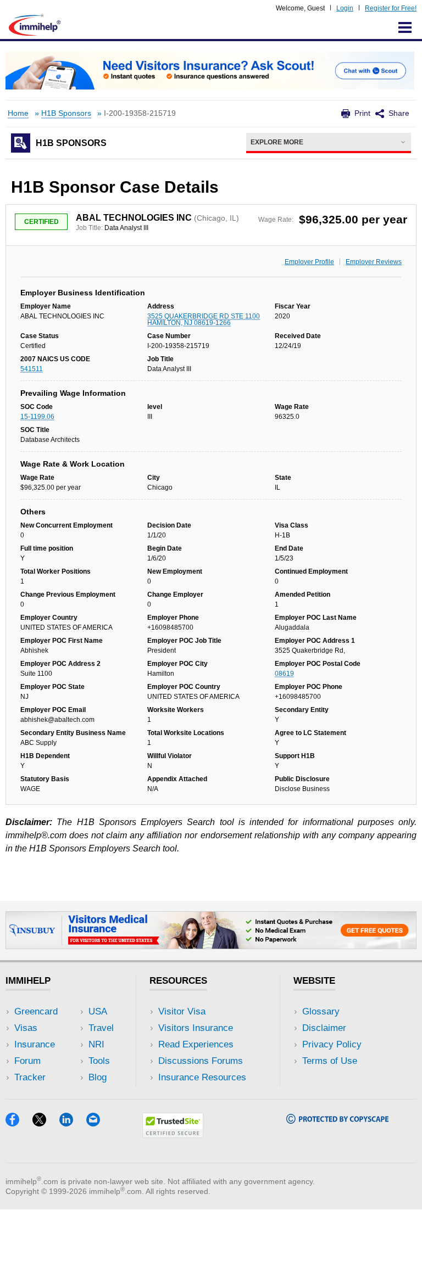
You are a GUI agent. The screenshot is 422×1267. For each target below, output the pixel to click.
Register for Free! (391, 8)
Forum (27, 1061)
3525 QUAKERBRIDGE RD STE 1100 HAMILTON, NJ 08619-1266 (203, 319)
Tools (99, 1061)
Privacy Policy (332, 1044)
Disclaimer (324, 1028)
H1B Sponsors (66, 113)
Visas (25, 1028)
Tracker (30, 1077)
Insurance (34, 1044)
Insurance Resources (202, 1077)
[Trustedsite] (172, 1134)
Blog (97, 1077)
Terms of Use (329, 1061)
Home (18, 113)
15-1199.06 (37, 417)
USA (97, 1011)
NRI (96, 1044)
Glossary (321, 1011)
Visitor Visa (182, 1011)
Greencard (36, 1011)
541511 (31, 369)
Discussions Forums (200, 1061)
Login (344, 8)
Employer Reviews (374, 262)
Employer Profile (309, 262)
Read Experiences (196, 1044)
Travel (101, 1028)
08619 (284, 673)
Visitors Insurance (195, 1028)
